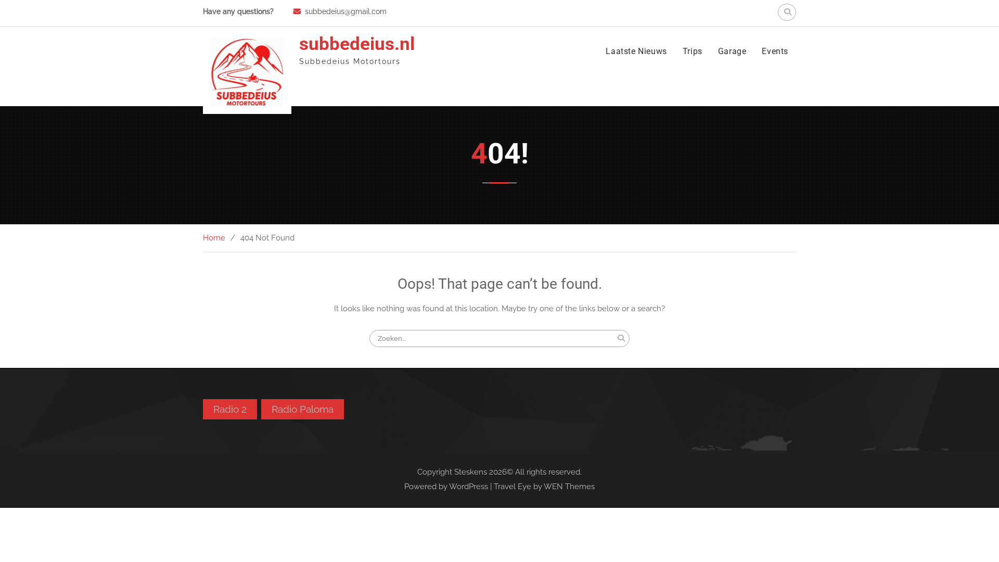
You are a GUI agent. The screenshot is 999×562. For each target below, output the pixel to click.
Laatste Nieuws (636, 51)
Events (775, 51)
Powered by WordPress (446, 486)
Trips (692, 51)
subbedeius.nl (357, 44)
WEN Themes (569, 486)
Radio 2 (230, 409)
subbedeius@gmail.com (346, 11)
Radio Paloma (303, 409)
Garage (732, 51)
